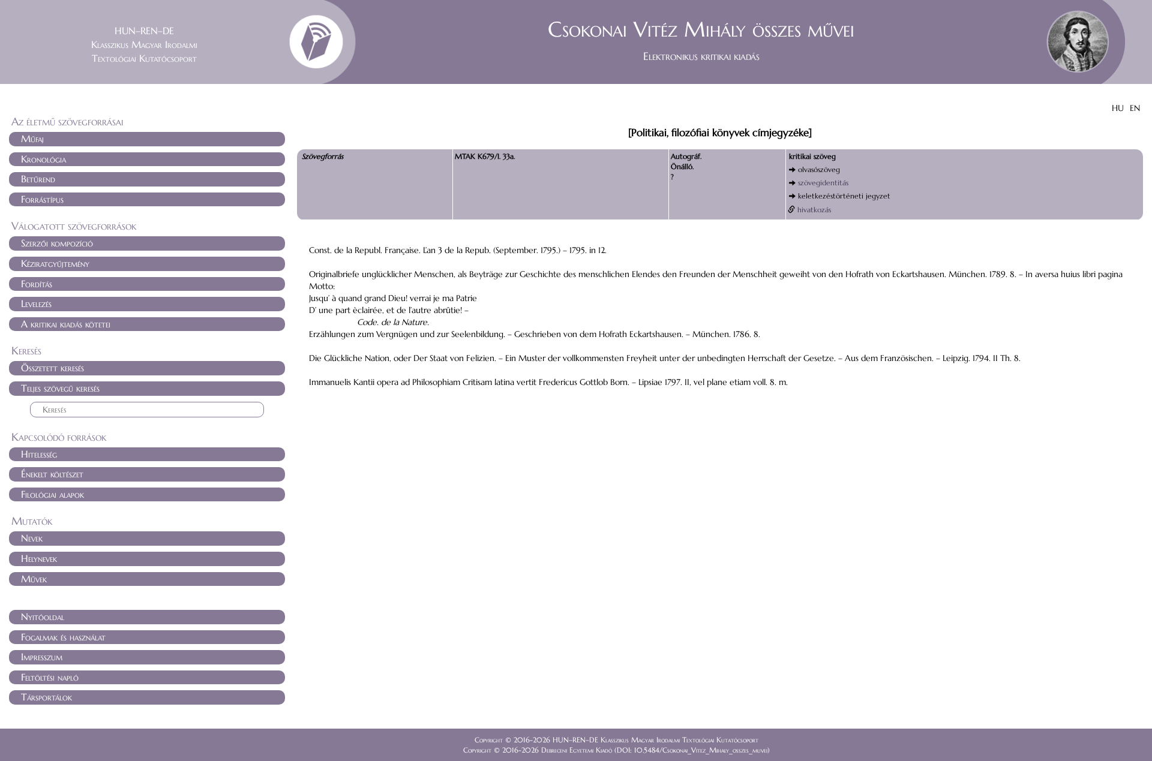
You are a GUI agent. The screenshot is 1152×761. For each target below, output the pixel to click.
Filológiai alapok (52, 494)
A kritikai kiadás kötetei (65, 324)
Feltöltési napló (50, 677)
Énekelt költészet (52, 474)
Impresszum (41, 657)
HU (1118, 108)
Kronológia (43, 159)
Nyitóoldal (42, 616)
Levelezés (36, 303)
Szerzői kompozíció (57, 243)
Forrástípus (42, 199)
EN (1135, 108)
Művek (34, 579)
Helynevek (39, 558)
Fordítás (36, 284)
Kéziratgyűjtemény (55, 263)
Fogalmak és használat (63, 637)
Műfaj (32, 139)
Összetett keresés (52, 368)
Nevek (32, 538)
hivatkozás (814, 209)
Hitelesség (39, 454)
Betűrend (38, 179)
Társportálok (46, 697)
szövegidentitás (823, 182)
